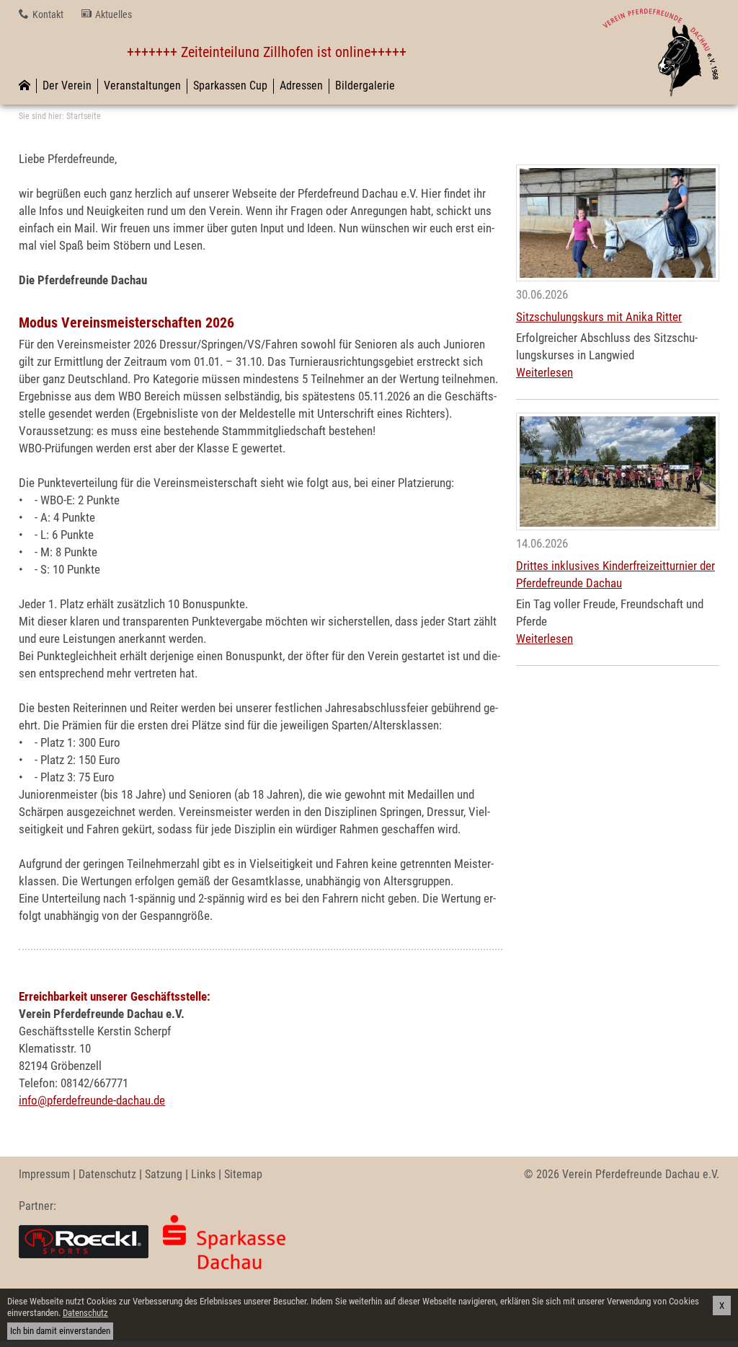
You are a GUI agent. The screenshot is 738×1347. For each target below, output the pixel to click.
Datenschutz (107, 1174)
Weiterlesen (544, 372)
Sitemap (243, 1174)
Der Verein (67, 85)
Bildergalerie (365, 85)
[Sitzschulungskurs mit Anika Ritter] (617, 222)
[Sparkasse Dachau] (224, 1242)
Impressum (44, 1174)
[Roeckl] (83, 1242)
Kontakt (47, 14)
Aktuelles (113, 14)
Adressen (301, 85)
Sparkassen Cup (230, 85)
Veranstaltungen (142, 85)
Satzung (163, 1174)
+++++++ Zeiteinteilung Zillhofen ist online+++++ (251, 52)
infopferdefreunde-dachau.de (92, 1100)
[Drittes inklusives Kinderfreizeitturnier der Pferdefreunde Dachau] (617, 471)
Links (203, 1174)
